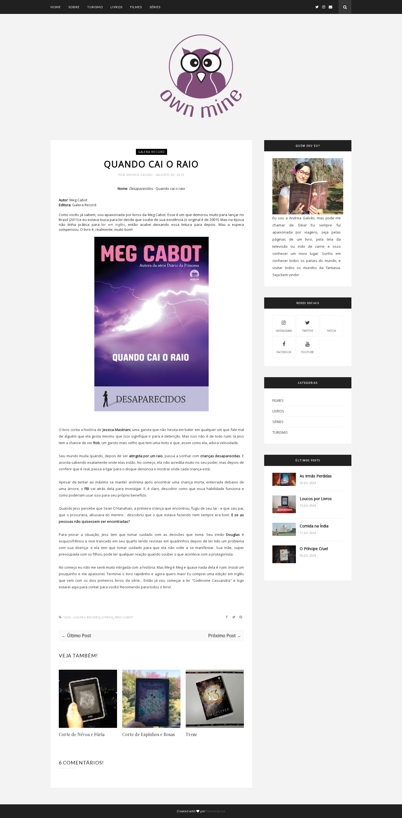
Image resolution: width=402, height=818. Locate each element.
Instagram (284, 331)
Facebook (283, 352)
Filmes (136, 7)
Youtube (307, 352)
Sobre (74, 7)
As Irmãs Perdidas (316, 476)
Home (56, 7)
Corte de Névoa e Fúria (81, 734)
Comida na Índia (314, 525)
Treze (191, 734)
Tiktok (331, 331)
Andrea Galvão (140, 175)
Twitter (307, 331)
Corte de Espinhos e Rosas (148, 734)
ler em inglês (113, 224)
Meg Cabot (124, 617)
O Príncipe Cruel (314, 548)
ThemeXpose (215, 811)
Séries (155, 7)
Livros (116, 7)
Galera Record (151, 152)
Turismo (95, 7)
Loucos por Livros (316, 498)
